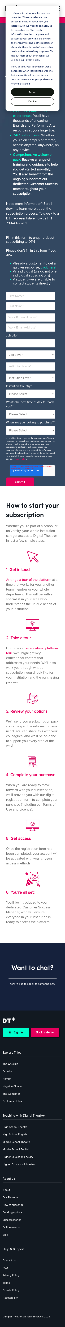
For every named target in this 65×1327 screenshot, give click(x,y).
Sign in (17, 1032)
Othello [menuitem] (7, 1071)
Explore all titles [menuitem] (12, 1101)
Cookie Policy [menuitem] (11, 1290)
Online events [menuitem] (11, 1227)
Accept (33, 92)
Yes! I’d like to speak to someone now (32, 984)
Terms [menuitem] (6, 1283)
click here (48, 267)
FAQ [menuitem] (5, 1268)
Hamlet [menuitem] (7, 1079)
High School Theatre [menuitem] (15, 1127)
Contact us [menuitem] (9, 1260)
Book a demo (45, 1032)
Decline (32, 101)
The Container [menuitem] (11, 1094)
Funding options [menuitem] (12, 1212)
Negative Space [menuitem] (12, 1086)
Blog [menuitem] (5, 1235)
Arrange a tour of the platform (28, 580)
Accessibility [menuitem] (10, 1298)
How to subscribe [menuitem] (13, 1205)
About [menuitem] (6, 1190)
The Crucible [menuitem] (10, 1064)
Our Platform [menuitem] (10, 1197)
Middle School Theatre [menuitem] (16, 1142)
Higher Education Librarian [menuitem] (19, 1164)
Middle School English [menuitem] (16, 1149)
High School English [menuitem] (15, 1134)
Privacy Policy (20, 459)
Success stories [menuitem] (12, 1220)
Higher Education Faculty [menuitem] (18, 1157)
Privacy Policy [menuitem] (11, 1275)
